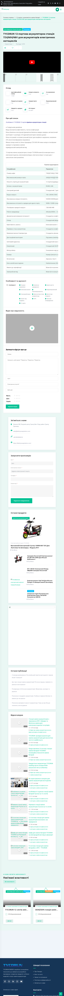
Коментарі (14, 456)
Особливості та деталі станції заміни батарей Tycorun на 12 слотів (41, 771)
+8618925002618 (18, 410)
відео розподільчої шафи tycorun (37, 710)
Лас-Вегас (14, 523)
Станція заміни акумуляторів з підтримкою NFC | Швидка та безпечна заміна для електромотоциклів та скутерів (39, 700)
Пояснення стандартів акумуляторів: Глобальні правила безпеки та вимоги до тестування (32, 675)
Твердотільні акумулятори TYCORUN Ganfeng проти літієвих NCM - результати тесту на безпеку (41, 743)
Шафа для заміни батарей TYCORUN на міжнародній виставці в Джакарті (41, 812)
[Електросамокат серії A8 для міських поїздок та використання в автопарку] (18, 561)
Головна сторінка (8, 17)
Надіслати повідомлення (21, 474)
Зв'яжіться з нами (39, 983)
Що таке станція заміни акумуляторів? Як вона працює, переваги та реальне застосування (32, 661)
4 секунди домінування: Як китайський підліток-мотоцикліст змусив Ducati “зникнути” (32, 654)
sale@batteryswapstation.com (21, 404)
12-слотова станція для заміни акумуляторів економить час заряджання (39, 798)
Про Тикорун (38, 971)
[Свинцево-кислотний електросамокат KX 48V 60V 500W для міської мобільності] (18, 534)
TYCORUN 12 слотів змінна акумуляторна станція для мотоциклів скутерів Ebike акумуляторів (16, 888)
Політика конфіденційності (42, 980)
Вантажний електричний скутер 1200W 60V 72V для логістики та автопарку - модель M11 (30, 520)
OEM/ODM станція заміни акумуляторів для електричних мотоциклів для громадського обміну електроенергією (46, 888)
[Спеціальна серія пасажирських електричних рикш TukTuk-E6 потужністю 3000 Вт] (18, 573)
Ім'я (12, 433)
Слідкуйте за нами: (41, 3)
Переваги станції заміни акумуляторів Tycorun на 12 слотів (40, 784)
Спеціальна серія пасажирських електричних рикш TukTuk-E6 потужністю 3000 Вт (38, 573)
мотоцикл (33, 766)
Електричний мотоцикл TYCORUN (20, 516)
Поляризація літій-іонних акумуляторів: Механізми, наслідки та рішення (31, 668)
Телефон (13, 449)
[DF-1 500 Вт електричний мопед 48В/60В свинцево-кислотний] (18, 548)
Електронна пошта (16, 441)
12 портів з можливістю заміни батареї (28, 17)
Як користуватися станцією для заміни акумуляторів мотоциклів (40, 757)
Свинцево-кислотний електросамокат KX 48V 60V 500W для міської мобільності (39, 532)
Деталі (9, 899)
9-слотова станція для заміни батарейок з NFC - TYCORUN (38, 825)
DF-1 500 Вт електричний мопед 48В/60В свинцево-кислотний (37, 547)
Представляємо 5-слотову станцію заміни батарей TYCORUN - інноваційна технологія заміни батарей (40, 730)
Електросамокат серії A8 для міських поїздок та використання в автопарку (40, 559)
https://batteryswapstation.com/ (22, 416)
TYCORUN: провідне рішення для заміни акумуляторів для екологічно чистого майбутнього (41, 716)
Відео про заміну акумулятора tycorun (40, 708)
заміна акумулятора (36, 753)
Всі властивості (9, 859)
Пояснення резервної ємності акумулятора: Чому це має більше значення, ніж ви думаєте (31, 682)
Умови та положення (40, 977)
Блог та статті (38, 974)
